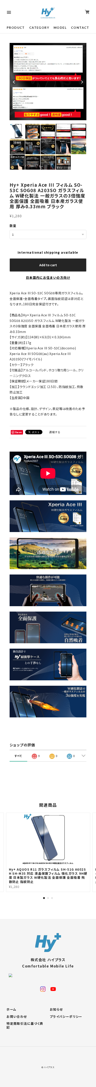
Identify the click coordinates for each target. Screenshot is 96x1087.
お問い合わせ (16, 1016)
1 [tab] (44, 898)
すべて (18, 756)
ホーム (11, 1009)
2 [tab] (48, 898)
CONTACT (80, 27)
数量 (13, 225)
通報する (55, 432)
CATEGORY (39, 27)
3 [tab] (52, 898)
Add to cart (48, 265)
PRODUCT (16, 27)
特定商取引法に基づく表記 (24, 1025)
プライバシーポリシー (66, 1016)
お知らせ (56, 1009)
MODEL (60, 27)
